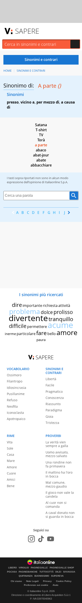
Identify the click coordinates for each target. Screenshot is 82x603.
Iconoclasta (15, 412)
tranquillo (61, 319)
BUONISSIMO (41, 576)
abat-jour (41, 155)
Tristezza (52, 422)
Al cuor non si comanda (56, 504)
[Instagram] (31, 539)
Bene (11, 486)
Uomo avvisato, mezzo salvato (57, 454)
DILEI (58, 572)
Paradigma (54, 410)
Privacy (47, 581)
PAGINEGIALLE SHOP (62, 568)
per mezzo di (47, 102)
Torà (41, 139)
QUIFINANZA (26, 576)
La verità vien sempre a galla (57, 444)
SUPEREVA (57, 576)
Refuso (12, 400)
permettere (37, 326)
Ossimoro (14, 375)
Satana (41, 124)
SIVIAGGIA (69, 572)
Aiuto (55, 585)
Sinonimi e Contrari (31, 71)
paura (41, 339)
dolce (47, 312)
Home (7, 71)
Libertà (51, 379)
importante (32, 305)
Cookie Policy (64, 581)
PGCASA (12, 572)
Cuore (11, 473)
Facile (50, 385)
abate (41, 160)
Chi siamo (16, 581)
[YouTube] (50, 539)
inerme (10, 333)
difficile (17, 326)
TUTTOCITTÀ (46, 572)
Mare (11, 460)
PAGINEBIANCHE (28, 572)
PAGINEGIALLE (39, 568)
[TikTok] (41, 539)
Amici (11, 479)
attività (64, 305)
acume (60, 324)
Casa (10, 454)
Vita (10, 442)
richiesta (50, 305)
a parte (41, 144)
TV (41, 134)
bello (51, 333)
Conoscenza (55, 398)
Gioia (49, 416)
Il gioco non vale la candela (60, 494)
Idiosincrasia (16, 387)
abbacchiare (41, 165)
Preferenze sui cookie (36, 585)
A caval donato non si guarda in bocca (60, 514)
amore (66, 332)
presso (13, 102)
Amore (12, 467)
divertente (28, 318)
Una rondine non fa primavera (59, 464)
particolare (26, 333)
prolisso (63, 312)
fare (41, 333)
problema (24, 311)
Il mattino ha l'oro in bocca (59, 474)
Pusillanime (16, 394)
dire (17, 304)
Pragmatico (54, 391)
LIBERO (12, 568)
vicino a (27, 102)
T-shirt (41, 129)
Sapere (27, 31)
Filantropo (14, 381)
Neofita (12, 406)
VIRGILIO (24, 568)
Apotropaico (16, 419)
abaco (41, 150)
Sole (10, 448)
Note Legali (32, 581)
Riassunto (53, 404)
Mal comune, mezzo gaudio (56, 484)
